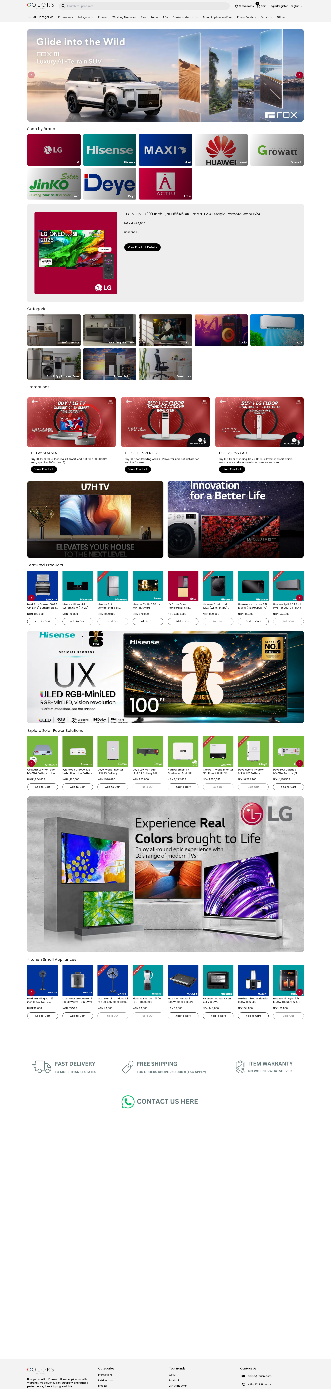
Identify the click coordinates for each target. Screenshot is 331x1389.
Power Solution (246, 17)
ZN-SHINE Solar (178, 1385)
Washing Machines (124, 17)
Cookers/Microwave (185, 17)
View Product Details (142, 247)
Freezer (103, 17)
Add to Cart (42, 621)
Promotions (65, 17)
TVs (143, 17)
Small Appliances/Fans (217, 17)
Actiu (172, 1375)
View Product (43, 469)
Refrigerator (85, 17)
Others (281, 17)
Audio (154, 17)
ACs (165, 17)
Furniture (266, 17)
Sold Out (77, 621)
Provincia (174, 1380)
